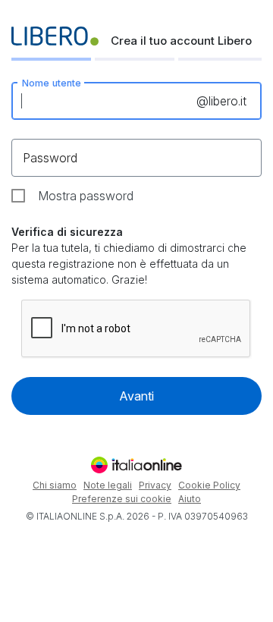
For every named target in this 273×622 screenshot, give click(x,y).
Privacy (155, 485)
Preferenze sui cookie (121, 498)
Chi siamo (55, 485)
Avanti (136, 396)
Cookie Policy (209, 485)
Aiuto (189, 498)
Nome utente (51, 83)
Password (50, 157)
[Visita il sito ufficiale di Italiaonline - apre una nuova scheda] (136, 465)
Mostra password (85, 195)
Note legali (107, 485)
